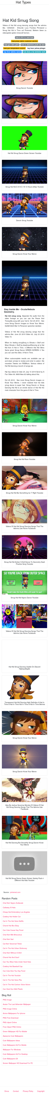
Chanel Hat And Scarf (11, 957)
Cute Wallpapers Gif (10, 1058)
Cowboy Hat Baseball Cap (12, 966)
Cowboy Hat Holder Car (12, 916)
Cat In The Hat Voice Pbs (12, 980)
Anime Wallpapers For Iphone (14, 1013)
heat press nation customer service (24, 41)
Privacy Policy (28, 1091)
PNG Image (7, 1000)
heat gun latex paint (11, 45)
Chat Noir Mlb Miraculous (12, 934)
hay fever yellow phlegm (36, 48)
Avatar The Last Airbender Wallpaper (17, 1004)
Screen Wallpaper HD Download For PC (18, 1063)
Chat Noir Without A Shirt (12, 953)
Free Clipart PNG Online (12, 1027)
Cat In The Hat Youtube (12, 975)
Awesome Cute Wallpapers (13, 1036)
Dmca (7, 1091)
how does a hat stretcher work (34, 52)
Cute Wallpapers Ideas (11, 1040)
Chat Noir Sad (8, 939)
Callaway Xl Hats (9, 907)
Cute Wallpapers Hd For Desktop (15, 1054)
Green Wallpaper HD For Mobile (15, 1031)
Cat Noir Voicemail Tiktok (12, 943)
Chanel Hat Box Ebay (11, 925)
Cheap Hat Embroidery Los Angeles (16, 912)
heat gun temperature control (14, 48)
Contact (16, 1091)
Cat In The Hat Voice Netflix (13, 921)
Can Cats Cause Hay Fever (13, 930)
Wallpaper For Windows (12, 1049)
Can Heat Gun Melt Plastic (13, 989)
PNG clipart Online (10, 1022)
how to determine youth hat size (33, 45)
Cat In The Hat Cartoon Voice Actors (16, 984)
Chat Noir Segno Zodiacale (13, 903)
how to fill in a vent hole (24, 37)
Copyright (40, 1091)
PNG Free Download (10, 1018)
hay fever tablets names (12, 52)
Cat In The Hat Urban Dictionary (15, 948)
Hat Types (23, 2)
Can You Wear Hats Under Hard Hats (17, 962)
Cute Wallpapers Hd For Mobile (14, 1045)
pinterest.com (15, 892)
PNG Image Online (10, 1009)
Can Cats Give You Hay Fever (14, 971)
